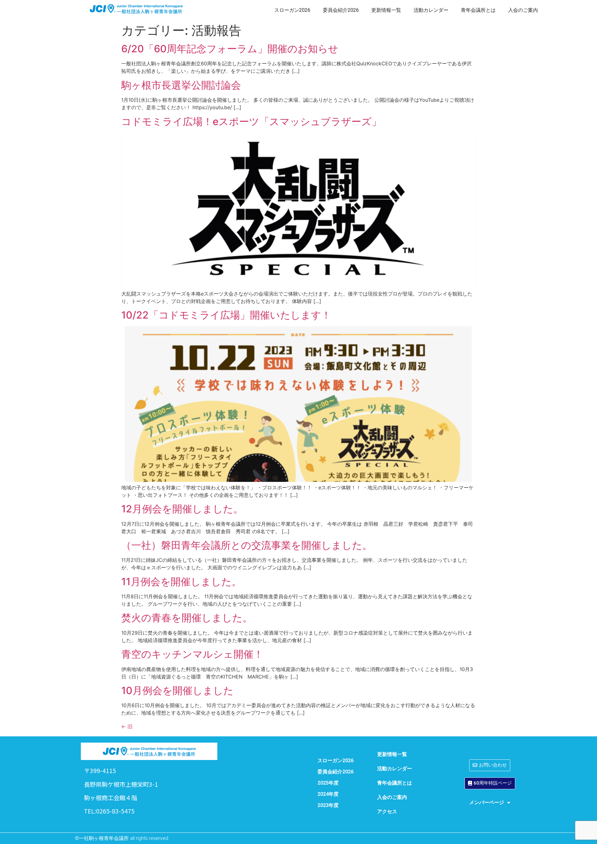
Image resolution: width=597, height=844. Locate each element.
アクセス (387, 811)
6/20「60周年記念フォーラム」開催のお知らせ (229, 49)
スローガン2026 (292, 10)
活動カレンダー (431, 10)
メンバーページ (486, 802)
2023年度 (328, 805)
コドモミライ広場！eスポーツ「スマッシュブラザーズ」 (251, 121)
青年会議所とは (478, 10)
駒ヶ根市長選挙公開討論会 (181, 85)
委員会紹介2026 (341, 10)
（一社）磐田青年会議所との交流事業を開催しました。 (246, 545)
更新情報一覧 (386, 10)
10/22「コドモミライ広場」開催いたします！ (226, 315)
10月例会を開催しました (177, 690)
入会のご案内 (523, 10)
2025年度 (328, 783)
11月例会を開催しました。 (181, 582)
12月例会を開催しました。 (182, 509)
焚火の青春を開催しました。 (186, 618)
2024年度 (328, 794)
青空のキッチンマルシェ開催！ (192, 654)
